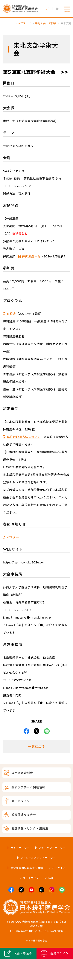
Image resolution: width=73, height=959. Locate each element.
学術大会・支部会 (46, 23)
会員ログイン (59, 953)
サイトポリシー (20, 848)
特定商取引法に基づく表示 (27, 868)
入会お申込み (23, 953)
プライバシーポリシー (51, 848)
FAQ (50, 878)
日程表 (11, 313)
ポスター (13, 537)
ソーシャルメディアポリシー (37, 858)
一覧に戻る (36, 746)
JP (47, 8)
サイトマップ (31, 878)
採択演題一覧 (31, 256)
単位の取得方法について (23, 436)
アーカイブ (58, 868)
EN (57, 8)
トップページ (23, 23)
